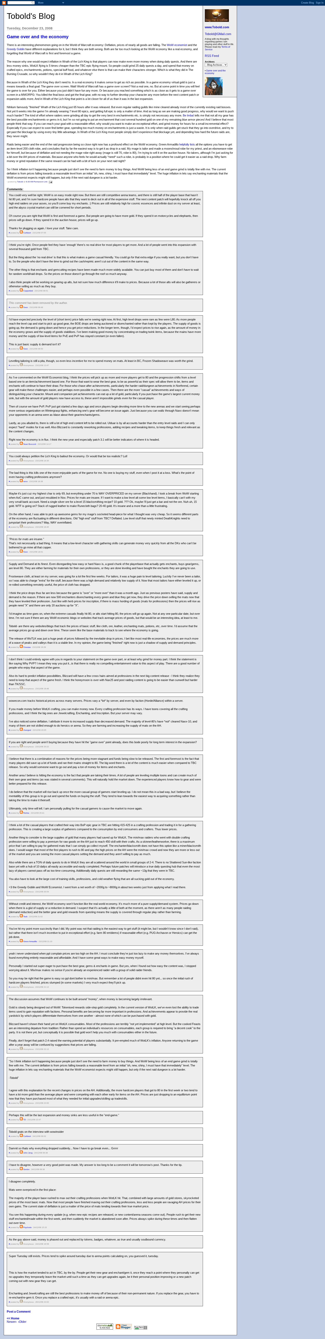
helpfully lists (187, 144)
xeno (25, 481)
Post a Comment (18, 1311)
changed (27, 730)
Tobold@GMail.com (218, 34)
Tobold (20, 182)
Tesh (25, 917)
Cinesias (27, 647)
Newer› (12, 1321)
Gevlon (26, 1169)
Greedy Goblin (16, 49)
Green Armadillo (30, 941)
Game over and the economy (37, 36)
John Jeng (28, 1153)
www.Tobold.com (217, 27)
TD (24, 1120)
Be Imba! (188, 115)
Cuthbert (27, 233)
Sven (25, 307)
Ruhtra (26, 813)
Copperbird (28, 291)
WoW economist (177, 45)
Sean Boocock (29, 444)
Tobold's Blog (31, 16)
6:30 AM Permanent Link (36, 182)
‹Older (22, 1321)
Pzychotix (27, 1227)
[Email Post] (50, 182)
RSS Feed (212, 55)
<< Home (13, 1318)
